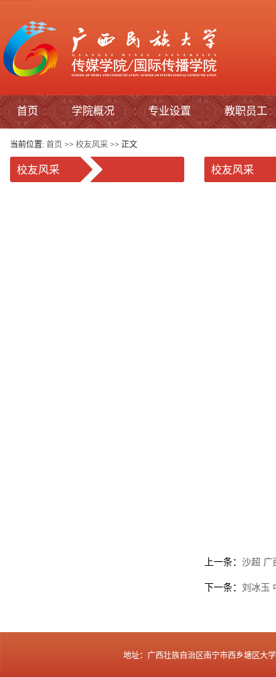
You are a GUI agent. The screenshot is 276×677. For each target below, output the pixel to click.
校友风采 (92, 144)
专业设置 (169, 110)
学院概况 (93, 110)
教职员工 (245, 110)
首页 (27, 110)
